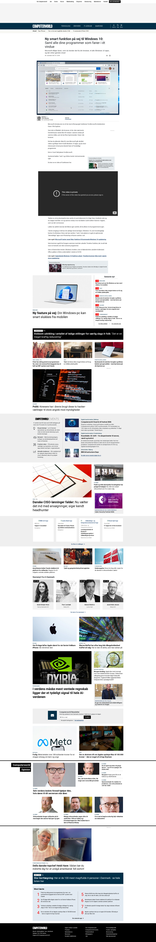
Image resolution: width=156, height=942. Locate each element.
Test (101, 288)
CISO (34, 499)
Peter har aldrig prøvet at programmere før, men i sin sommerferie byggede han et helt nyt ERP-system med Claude (56, 894)
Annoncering (87, 1)
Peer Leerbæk (66, 605)
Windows (35, 310)
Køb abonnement (115, 1)
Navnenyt (67, 934)
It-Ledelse (88, 26)
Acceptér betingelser (67, 720)
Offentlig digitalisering (68, 264)
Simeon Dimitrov (89, 605)
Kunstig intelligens (106, 295)
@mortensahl (68, 119)
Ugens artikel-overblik (71, 927)
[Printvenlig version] (109, 55)
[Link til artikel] (62, 291)
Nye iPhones (41, 31)
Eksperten (79, 1)
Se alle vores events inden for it (91, 455)
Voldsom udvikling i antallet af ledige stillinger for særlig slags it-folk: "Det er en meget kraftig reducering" (108, 318)
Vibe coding (36, 359)
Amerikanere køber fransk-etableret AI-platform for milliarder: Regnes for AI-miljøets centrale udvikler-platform (102, 900)
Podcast (67, 930)
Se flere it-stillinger (77, 544)
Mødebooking (70, 1)
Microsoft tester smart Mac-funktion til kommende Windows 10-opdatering (80, 239)
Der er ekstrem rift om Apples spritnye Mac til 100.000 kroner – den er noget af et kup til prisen (58, 912)
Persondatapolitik (111, 927)
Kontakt (106, 1)
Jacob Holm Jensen (113, 605)
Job (51, 1)
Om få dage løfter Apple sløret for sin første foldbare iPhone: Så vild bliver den (58, 900)
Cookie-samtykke (111, 930)
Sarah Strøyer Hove (43, 605)
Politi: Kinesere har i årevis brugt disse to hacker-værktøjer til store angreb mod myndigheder (108, 309)
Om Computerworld (42, 1)
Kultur (66, 566)
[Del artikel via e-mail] (107, 55)
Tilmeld (87, 717)
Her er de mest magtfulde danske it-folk (59, 31)
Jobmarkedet (104, 314)
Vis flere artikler (102, 324)
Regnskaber (36, 686)
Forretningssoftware (39, 863)
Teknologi (65, 26)
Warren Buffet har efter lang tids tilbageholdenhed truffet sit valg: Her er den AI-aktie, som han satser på (102, 894)
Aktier (81, 643)
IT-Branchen (98, 566)
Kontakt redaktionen (70, 936)
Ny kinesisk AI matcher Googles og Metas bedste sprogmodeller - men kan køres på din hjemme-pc (108, 299)
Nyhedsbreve (97, 1)
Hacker (102, 305)
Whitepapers (89, 934)
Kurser (62, 1)
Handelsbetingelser (111, 934)
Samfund (99, 26)
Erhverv (77, 26)
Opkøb (34, 566)
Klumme (96, 482)
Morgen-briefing (99, 669)
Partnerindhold (89, 932)
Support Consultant (40, 525)
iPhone (35, 643)
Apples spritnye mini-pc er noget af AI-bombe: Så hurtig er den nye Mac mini (101, 912)
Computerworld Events (91, 930)
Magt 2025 (37, 875)
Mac (80, 752)
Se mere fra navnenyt (77, 612)
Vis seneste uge (116, 324)
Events (56, 1)
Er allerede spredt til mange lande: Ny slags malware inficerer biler (102, 906)
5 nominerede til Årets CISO (81, 31)
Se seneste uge (77, 918)
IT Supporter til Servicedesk (112, 525)
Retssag (35, 752)
